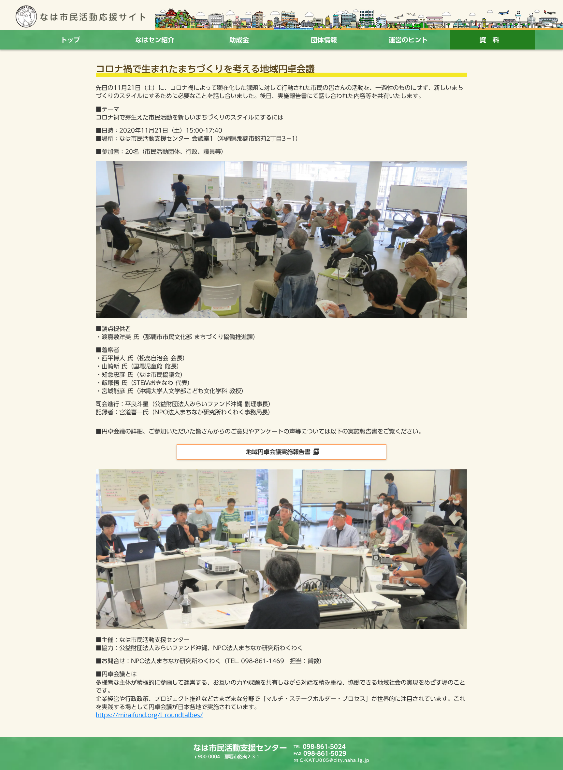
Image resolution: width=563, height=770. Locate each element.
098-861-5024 (324, 746)
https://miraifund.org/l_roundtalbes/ (149, 715)
